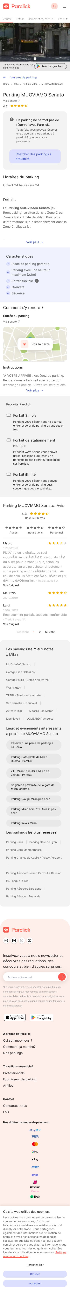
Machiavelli (13, 718)
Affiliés (8, 1085)
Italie (16, 83)
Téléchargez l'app (53, 66)
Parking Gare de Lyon (43, 842)
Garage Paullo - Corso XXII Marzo (27, 679)
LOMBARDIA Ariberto (40, 718)
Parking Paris (15, 842)
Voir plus (32, 242)
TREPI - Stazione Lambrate (23, 695)
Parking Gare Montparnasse (24, 849)
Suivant (50, 631)
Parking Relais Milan (24, 823)
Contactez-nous (15, 1106)
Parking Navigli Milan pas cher (30, 799)
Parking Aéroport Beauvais (23, 896)
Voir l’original (11, 585)
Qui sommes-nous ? (17, 1040)
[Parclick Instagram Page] (6, 940)
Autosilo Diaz (14, 710)
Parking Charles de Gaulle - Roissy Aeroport (34, 857)
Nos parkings (13, 1053)
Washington (14, 687)
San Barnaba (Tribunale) (22, 703)
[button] (36, 280)
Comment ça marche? (19, 1047)
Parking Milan (30, 83)
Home (6, 83)
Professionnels (13, 1073)
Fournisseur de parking (20, 1079)
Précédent (22, 631)
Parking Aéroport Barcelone (24, 888)
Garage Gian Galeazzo (20, 672)
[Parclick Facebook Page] (22, 940)
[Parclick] (17, 6)
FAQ (6, 1112)
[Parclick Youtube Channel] (29, 940)
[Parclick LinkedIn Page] (14, 940)
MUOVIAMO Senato (52, 83)
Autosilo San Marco (41, 710)
